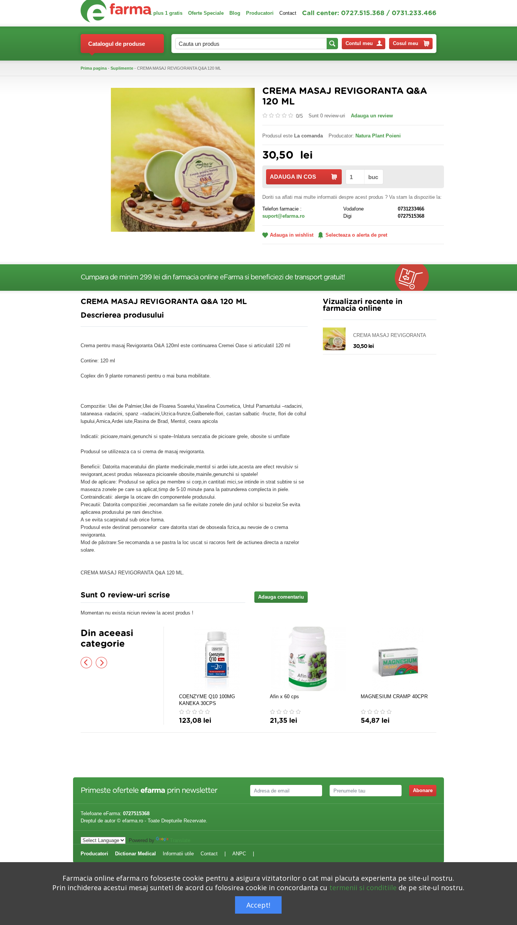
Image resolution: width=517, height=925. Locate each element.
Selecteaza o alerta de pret (356, 235)
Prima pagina (94, 68)
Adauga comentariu (281, 597)
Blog (234, 13)
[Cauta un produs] (332, 43)
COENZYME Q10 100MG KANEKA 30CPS (207, 700)
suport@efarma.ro (283, 216)
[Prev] (86, 662)
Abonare (423, 790)
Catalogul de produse (116, 44)
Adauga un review (372, 116)
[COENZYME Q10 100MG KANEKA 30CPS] (217, 659)
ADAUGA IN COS (293, 176)
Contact (287, 13)
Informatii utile (178, 853)
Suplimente (122, 68)
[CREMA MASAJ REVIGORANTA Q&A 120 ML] (183, 159)
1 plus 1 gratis (165, 13)
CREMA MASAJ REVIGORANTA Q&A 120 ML (389, 335)
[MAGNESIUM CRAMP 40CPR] (398, 659)
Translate (180, 840)
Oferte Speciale (206, 13)
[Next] (101, 662)
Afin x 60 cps (284, 696)
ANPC (239, 853)
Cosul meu (405, 43)
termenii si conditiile (363, 887)
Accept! (258, 904)
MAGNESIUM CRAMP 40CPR (394, 696)
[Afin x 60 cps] (308, 659)
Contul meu (359, 43)
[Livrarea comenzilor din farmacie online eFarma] (415, 277)
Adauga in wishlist (291, 235)
